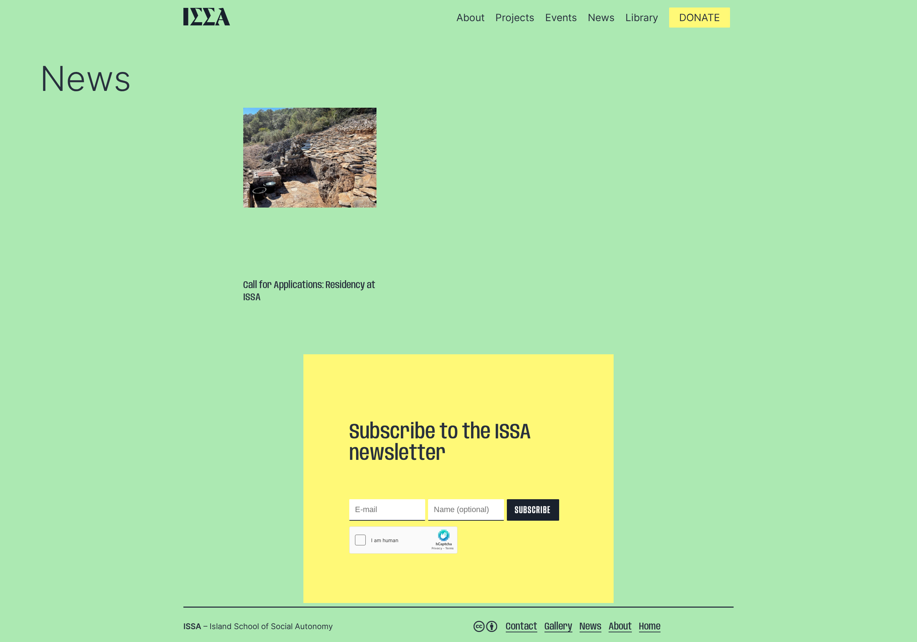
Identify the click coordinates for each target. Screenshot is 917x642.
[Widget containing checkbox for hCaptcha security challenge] (403, 540)
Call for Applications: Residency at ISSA (309, 291)
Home (650, 627)
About (620, 627)
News (85, 78)
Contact (521, 627)
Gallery (558, 627)
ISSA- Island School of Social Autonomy (206, 16)
